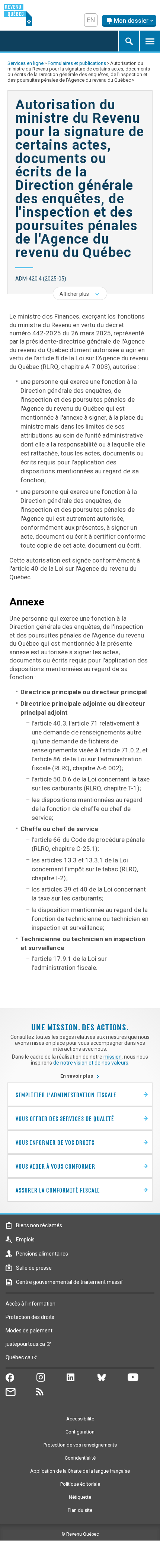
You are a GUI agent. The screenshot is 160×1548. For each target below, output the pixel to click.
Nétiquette (80, 1497)
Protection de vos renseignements (80, 1445)
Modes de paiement (29, 1331)
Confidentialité (80, 1458)
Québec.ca (18, 1359)
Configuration (80, 1432)
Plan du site (80, 1510)
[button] (80, 293)
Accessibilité (80, 1419)
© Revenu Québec (80, 1534)
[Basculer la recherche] (128, 41)
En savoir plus (80, 1076)
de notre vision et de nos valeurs (90, 1063)
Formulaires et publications (77, 63)
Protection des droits (30, 1317)
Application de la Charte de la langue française (80, 1471)
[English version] (90, 20)
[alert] (129, 21)
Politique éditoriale (80, 1484)
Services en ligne (25, 63)
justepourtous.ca (25, 1346)
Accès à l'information (30, 1304)
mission (112, 1057)
